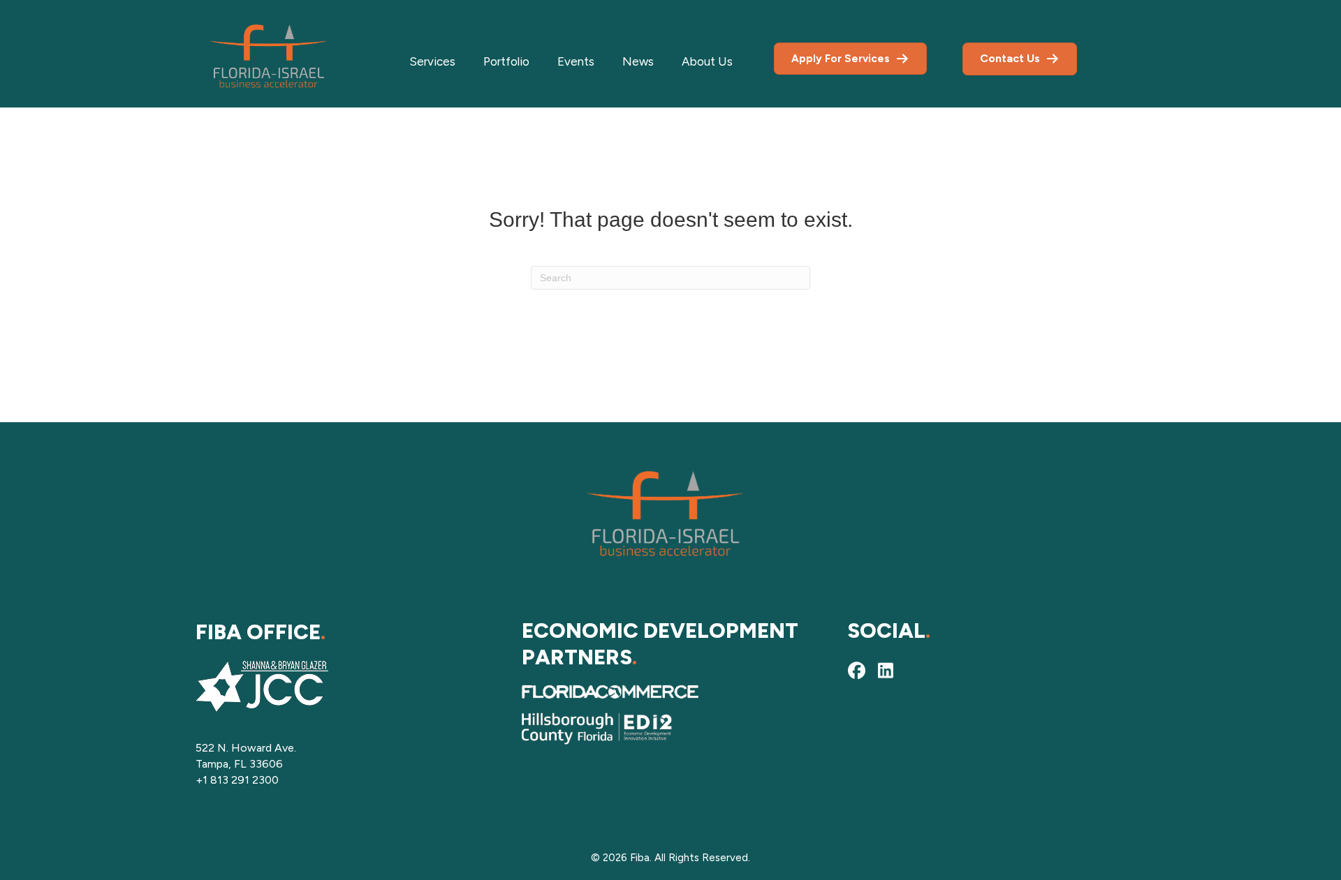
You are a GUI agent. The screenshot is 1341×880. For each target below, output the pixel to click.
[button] (856, 670)
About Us (707, 61)
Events (575, 61)
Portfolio (506, 61)
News (638, 61)
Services (432, 61)
